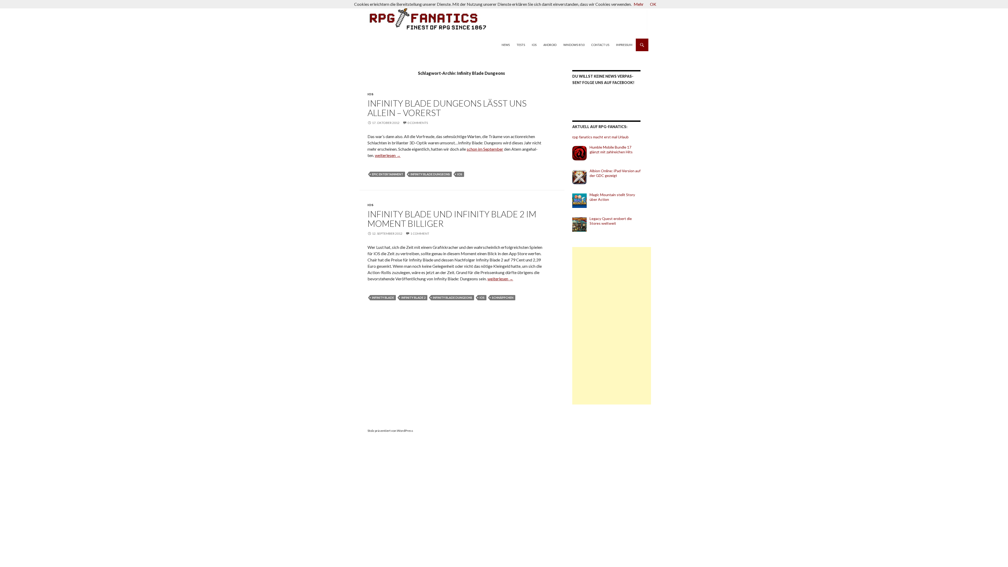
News (506, 44)
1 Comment (419, 233)
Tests (521, 44)
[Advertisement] (611, 326)
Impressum (624, 44)
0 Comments (417, 123)
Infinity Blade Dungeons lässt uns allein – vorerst (447, 108)
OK (653, 4)
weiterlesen (388, 155)
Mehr (639, 4)
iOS (534, 44)
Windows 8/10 (573, 44)
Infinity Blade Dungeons (430, 174)
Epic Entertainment (387, 174)
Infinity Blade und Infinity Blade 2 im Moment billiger (452, 219)
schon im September (485, 148)
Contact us (600, 44)
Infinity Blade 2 (413, 297)
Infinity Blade (383, 297)
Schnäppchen (502, 297)
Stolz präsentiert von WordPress (390, 431)
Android (549, 44)
